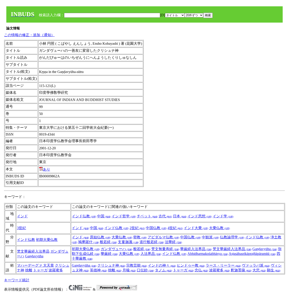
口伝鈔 (145, 270)
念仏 (201, 270)
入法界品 (150, 254)
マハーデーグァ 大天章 (35, 265)
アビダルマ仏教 (163, 237)
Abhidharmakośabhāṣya (207, 254)
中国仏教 (156, 228)
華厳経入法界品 (196, 249)
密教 (140, 237)
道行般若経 (152, 242)
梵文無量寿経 (165, 249)
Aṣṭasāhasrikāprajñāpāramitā (252, 254)
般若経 (108, 242)
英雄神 (98, 270)
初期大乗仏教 (47, 240)
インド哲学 (124, 216)
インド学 (223, 216)
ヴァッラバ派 (256, 265)
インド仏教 (84, 216)
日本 (179, 216)
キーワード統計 (16, 280)
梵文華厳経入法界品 (33, 251)
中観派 (210, 237)
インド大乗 (196, 228)
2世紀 (137, 228)
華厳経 (109, 254)
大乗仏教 (219, 228)
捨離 (28, 270)
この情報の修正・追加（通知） (29, 35)
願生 (273, 270)
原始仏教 (100, 237)
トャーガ (40, 270)
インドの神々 (162, 265)
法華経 (173, 242)
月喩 (129, 270)
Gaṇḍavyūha (34, 256)
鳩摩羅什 (88, 242)
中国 (104, 216)
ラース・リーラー (223, 265)
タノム (163, 270)
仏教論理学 (232, 237)
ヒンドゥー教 (191, 265)
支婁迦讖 (128, 242)
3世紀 (21, 228)
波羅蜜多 (56, 270)
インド (22, 216)
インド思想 (199, 216)
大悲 (259, 270)
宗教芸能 (136, 265)
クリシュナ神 (111, 265)
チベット (147, 216)
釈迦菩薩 (241, 270)
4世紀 (175, 228)
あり (46, 169)
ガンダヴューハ (116, 249)
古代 (165, 216)
